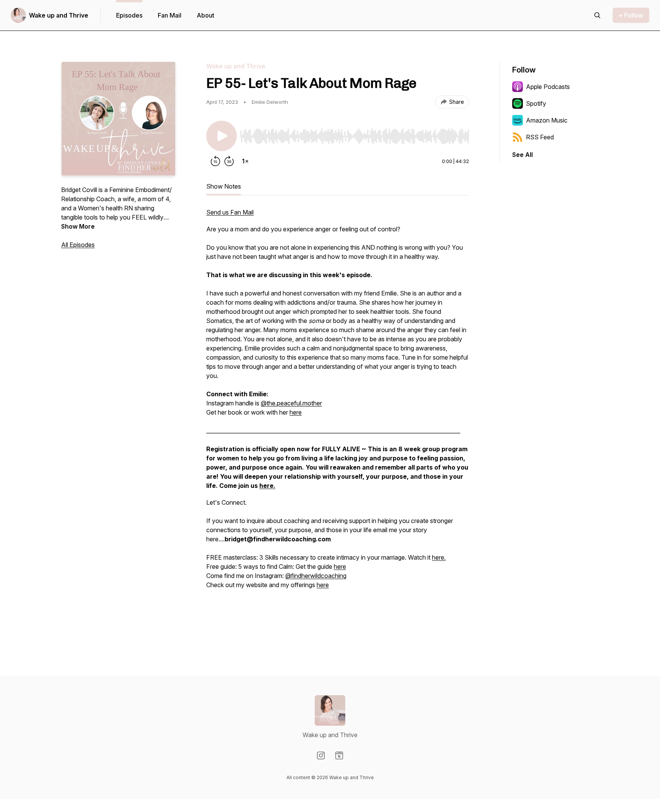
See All (522, 154)
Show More (78, 226)
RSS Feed (540, 137)
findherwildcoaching (318, 575)
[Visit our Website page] (339, 755)
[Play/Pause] (221, 136)
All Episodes (78, 245)
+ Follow (631, 15)
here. (439, 557)
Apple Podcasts (548, 86)
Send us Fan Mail (230, 212)
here (296, 412)
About (205, 15)
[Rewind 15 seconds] (215, 161)
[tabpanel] (337, 421)
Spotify (536, 103)
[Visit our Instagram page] (321, 755)
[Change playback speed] (245, 161)
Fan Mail (169, 15)
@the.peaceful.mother (291, 403)
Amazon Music (547, 120)
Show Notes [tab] (223, 186)
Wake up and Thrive (58, 15)
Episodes (129, 15)
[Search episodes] (597, 15)
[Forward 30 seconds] (229, 161)
